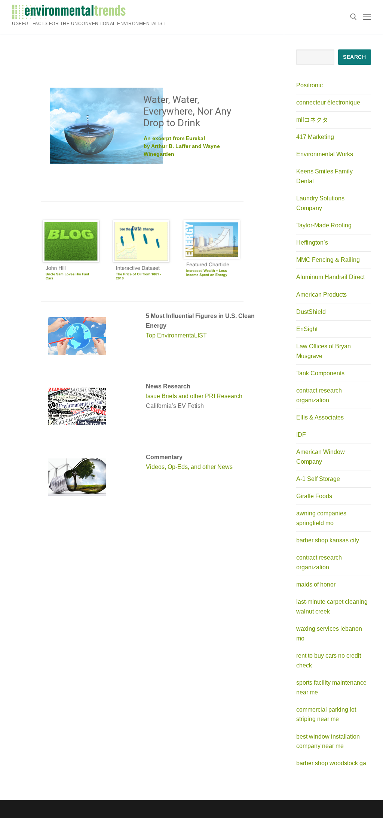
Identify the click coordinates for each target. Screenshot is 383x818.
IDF (301, 434)
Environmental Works (324, 154)
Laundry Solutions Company (320, 203)
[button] (52, 125)
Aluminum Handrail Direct (330, 277)
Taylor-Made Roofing (324, 225)
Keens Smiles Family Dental (324, 176)
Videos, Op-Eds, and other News (189, 467)
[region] (142, 125)
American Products (321, 294)
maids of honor (315, 584)
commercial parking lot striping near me (326, 714)
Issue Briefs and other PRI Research (194, 396)
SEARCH (354, 57)
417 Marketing (315, 137)
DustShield (311, 312)
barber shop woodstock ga (331, 763)
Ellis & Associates (320, 417)
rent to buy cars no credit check (328, 660)
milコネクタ (312, 119)
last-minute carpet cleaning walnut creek (332, 607)
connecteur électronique (328, 102)
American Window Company (320, 457)
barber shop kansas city (327, 540)
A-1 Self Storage (318, 479)
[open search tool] (353, 16)
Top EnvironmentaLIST (176, 335)
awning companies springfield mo (321, 518)
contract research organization (319, 395)
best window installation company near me (328, 741)
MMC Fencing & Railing (328, 260)
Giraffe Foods (314, 496)
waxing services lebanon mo (329, 633)
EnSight (307, 329)
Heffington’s (312, 242)
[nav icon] (367, 17)
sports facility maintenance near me (331, 687)
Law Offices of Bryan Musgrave (323, 351)
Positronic (309, 85)
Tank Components (320, 373)
